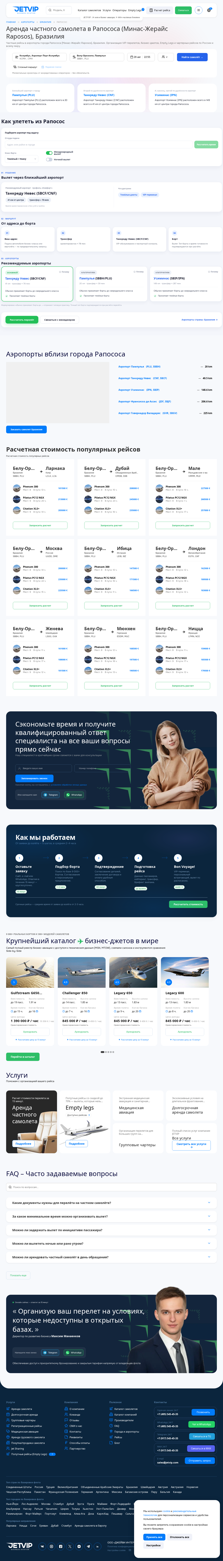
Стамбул (58, 1503)
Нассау (27, 1508)
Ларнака (11, 1525)
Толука (76, 1508)
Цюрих (65, 1508)
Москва (45, 1503)
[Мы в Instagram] (51, 1546)
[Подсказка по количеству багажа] (37, 1011)
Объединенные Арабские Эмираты (102, 1487)
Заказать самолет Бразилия (26, 429)
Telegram (53, 794)
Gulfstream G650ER (27, 993)
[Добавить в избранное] (54, 1001)
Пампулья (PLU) (23, 95)
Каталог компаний (125, 1414)
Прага (90, 1503)
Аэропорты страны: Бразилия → (200, 319)
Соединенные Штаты (19, 1487)
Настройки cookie (116, 1550)
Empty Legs (136, 10)
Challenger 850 (75, 993)
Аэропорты (27, 22)
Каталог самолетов (89, 10)
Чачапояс (51, 1508)
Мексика (117, 1491)
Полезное (115, 1402)
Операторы (119, 10)
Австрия (163, 1487)
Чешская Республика (18, 1491)
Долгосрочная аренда (24, 1414)
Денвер (121, 1508)
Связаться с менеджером (59, 319)
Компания (71, 1402)
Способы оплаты (80, 1442)
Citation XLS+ (31, 508)
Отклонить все (179, 1537)
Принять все (154, 1537)
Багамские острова (136, 1491)
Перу (154, 1491)
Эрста (80, 1503)
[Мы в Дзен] (79, 1546)
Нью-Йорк (12, 1503)
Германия (87, 1491)
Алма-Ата (79, 1513)
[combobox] (59, 10)
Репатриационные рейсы (26, 1425)
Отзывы (74, 1420)
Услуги (107, 10)
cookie (166, 1511)
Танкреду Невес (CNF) (99, 95)
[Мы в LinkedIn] (97, 1546)
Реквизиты (76, 1437)
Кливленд (65, 1513)
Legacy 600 (175, 993)
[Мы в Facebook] (61, 1546)
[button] (141, 57)
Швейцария (148, 1487)
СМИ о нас (76, 1425)
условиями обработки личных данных (69, 784)
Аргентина (102, 1491)
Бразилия (45, 22)
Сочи (33, 1525)
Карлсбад (102, 1513)
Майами (102, 1503)
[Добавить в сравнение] (54, 1010)
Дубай (70, 1503)
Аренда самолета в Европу (91, 1525)
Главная (11, 22)
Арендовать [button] (30, 1031)
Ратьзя (38, 1508)
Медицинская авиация (24, 1431)
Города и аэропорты (126, 1431)
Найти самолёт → (192, 57)
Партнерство (77, 1448)
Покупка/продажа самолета (28, 1442)
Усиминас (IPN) (166, 95)
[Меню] (198, 10)
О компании (77, 1408)
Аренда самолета (21, 1408)
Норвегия (192, 1487)
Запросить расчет (40, 525)
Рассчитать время (206, 144)
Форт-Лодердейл (120, 1503)
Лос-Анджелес (29, 1503)
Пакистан (40, 1491)
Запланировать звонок (34, 778)
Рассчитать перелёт (22, 319)
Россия (39, 1487)
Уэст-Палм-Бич (105, 1508)
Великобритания (68, 1487)
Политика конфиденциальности (123, 1546)
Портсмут (50, 1513)
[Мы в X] (70, 1546)
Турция (50, 1487)
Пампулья (87, 278)
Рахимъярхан (14, 1513)
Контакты (75, 1431)
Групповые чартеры (23, 1420)
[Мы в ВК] (42, 1546)
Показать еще (18, 1275)
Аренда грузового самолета (28, 1437)
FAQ (116, 1425)
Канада (177, 1491)
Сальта (130, 1513)
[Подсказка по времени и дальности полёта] (12, 1011)
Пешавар (116, 1513)
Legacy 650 (123, 993)
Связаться (183, 10)
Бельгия (165, 1491)
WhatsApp (76, 794)
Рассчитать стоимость (188, 904)
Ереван (43, 1525)
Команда (75, 1414)
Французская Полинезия (63, 1491)
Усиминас (161, 278)
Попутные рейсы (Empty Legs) (32, 1454)
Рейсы (118, 1437)
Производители (123, 1420)
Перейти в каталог (23, 1056)
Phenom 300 (30, 486)
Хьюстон (88, 1508)
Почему (65, 272)
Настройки (153, 1545)
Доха (91, 1513)
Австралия (177, 1487)
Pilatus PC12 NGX (33, 497)
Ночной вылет (62, 159)
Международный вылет (63, 153)
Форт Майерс (33, 1513)
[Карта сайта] (130, 1550)
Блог (117, 1442)
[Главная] (26, 10)
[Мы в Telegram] (88, 1546)
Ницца (23, 1525)
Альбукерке (13, 1508)
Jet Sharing (17, 1448)
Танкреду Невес (17, 279)
